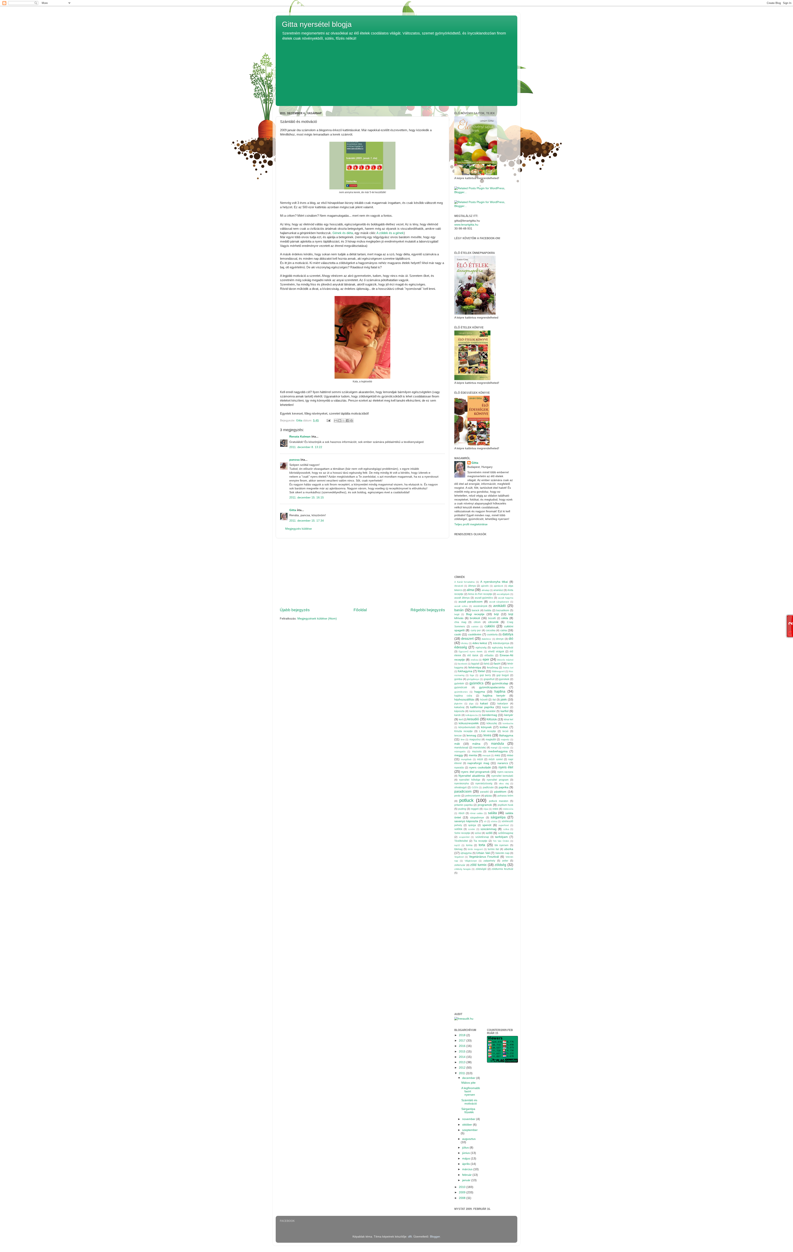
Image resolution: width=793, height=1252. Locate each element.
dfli (410, 1236)
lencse (458, 735)
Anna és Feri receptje (480, 594)
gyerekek (504, 679)
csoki (457, 634)
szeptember (470, 1130)
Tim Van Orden (501, 841)
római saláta (476, 813)
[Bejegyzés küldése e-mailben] (328, 420)
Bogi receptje (475, 614)
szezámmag (488, 829)
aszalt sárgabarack (499, 601)
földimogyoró (498, 671)
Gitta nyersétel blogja (317, 24)
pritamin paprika (463, 805)
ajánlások (498, 586)
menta (473, 755)
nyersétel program (497, 779)
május (466, 1158)
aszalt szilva (461, 606)
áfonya (472, 585)
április (466, 1163)
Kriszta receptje (463, 731)
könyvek (486, 727)
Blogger (435, 1236)
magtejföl (491, 739)
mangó (494, 747)
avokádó (499, 606)
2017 (462, 1040)
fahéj (486, 663)
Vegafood (459, 857)
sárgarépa (498, 817)
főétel (481, 671)
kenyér (508, 715)
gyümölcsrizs (461, 692)
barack (475, 610)
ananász (498, 590)
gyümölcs (476, 683)
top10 (457, 845)
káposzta (459, 711)
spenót (486, 825)
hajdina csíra (463, 695)
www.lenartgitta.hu (466, 224)
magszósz (475, 739)
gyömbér (459, 683)
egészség (481, 647)
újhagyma (466, 853)
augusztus (469, 1138)
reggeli (475, 808)
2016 (462, 1045)
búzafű (492, 618)
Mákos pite (468, 1082)
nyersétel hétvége (469, 779)
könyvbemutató (467, 727)
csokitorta (492, 634)
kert (461, 719)
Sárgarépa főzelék (468, 1110)
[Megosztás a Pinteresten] (351, 421)
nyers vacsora (505, 771)
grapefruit (489, 679)
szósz (478, 833)
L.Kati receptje (487, 731)
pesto (457, 795)
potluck (466, 800)
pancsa (294, 459)
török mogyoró (475, 849)
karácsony (475, 711)
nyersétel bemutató (502, 775)
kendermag (489, 715)
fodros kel (508, 667)
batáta (487, 610)
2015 (462, 1051)
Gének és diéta (342, 233)
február (467, 1174)
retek (495, 808)
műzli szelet (495, 759)
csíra (503, 630)
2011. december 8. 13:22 (305, 447)
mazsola (477, 751)
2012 (462, 1067)
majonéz (505, 739)
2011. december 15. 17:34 (306, 520)
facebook (462, 663)
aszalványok (480, 606)
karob (457, 715)
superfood (504, 825)
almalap (485, 590)
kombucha (508, 723)
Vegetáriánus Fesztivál (484, 856)
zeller (505, 860)
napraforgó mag (478, 763)
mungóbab (466, 759)
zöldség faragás (462, 869)
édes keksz (479, 643)
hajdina (499, 691)
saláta (492, 813)
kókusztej (492, 723)
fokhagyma (465, 671)
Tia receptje (480, 840)
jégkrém (458, 703)
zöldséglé (481, 869)
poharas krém (505, 795)
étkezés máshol (505, 660)
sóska (494, 821)
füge (472, 675)
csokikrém (474, 634)
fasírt (497, 663)
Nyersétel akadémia (471, 775)
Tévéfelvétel (461, 840)
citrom (477, 622)
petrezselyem (472, 795)
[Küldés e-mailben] (336, 421)
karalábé (491, 711)
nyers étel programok (475, 771)
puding (462, 808)
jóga (471, 703)
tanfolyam (501, 836)
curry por (476, 630)
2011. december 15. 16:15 (306, 497)
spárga (472, 825)
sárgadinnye (477, 817)
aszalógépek (503, 594)
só (485, 821)
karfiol (504, 711)
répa (485, 809)
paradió (484, 791)
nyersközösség (483, 783)
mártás (505, 747)
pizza (488, 795)
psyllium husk (505, 805)
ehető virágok (496, 651)
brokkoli (475, 618)
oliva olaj (504, 783)
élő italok (472, 655)
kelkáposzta (471, 715)
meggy (458, 755)
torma (469, 845)
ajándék (485, 586)
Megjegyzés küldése (298, 528)
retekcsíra (508, 809)
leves (487, 735)
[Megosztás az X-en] (344, 421)
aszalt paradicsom (470, 601)
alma (470, 590)
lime (463, 739)
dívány (464, 643)
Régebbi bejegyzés (428, 610)
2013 (462, 1062)
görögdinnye (473, 679)
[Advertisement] (396, 72)
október (467, 1124)
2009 (462, 1192)
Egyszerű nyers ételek (471, 651)
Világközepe (471, 861)
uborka (508, 849)
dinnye (500, 638)
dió (511, 638)
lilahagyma (506, 735)
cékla (504, 618)
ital (494, 699)
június (466, 1153)
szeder (471, 829)
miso (510, 755)
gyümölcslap (500, 683)
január (466, 1180)
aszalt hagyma (505, 598)
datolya (507, 634)
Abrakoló (458, 586)
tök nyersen (502, 845)
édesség (460, 647)
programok (485, 804)
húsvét (484, 699)
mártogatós (460, 751)
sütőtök (458, 829)
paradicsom (462, 791)
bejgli (456, 614)
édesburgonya (501, 643)
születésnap (482, 837)
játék (504, 699)
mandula (497, 743)
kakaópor (502, 703)
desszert (467, 638)
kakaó (484, 703)
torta (482, 845)
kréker (504, 727)
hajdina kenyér (494, 695)
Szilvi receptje (462, 833)
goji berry (485, 675)
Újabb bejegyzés (295, 610)
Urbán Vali (483, 853)
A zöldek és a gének (390, 233)
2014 (462, 1056)
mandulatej (479, 747)
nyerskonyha (461, 783)
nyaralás (459, 767)
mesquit (486, 755)
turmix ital (493, 849)
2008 (462, 1198)
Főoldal (360, 610)
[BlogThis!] (340, 421)
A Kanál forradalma (464, 582)
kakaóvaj (459, 707)
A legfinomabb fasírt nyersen (470, 1091)
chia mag (460, 622)
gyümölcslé (460, 687)
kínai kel (508, 719)
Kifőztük (492, 719)
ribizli (461, 813)
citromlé (493, 622)
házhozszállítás (464, 699)
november (469, 1119)
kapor (505, 707)
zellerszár (459, 865)
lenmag (471, 735)
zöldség (500, 865)
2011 (462, 1073)
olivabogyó (460, 787)
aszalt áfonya (462, 597)
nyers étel (506, 767)
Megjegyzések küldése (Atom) (317, 618)
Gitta (292, 510)
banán (459, 610)
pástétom (500, 791)
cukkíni (489, 626)
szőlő (489, 833)
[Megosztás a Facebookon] (347, 421)
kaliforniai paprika (482, 707)
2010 (462, 1187)
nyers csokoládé (480, 767)
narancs (502, 763)
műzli (480, 759)
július (466, 1147)
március (467, 1169)
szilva (506, 829)
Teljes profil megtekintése (471, 524)
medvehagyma (498, 751)
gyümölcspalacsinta (492, 687)
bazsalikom (502, 610)
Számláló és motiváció (469, 1102)
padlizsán (488, 787)
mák (457, 743)
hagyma (479, 691)
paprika (503, 787)
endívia (474, 660)
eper (486, 659)
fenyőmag (492, 667)
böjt (496, 614)
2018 (462, 1035)
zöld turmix (478, 865)
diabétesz (486, 639)
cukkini (474, 626)
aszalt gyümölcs (484, 597)
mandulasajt (461, 747)
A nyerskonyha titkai (494, 581)
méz (497, 755)
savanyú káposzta (466, 821)
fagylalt (475, 663)
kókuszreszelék (469, 723)
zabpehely (489, 860)
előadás (489, 655)
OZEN (475, 787)
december (469, 1078)
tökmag (458, 849)
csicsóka (490, 630)
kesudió (473, 719)
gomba (458, 679)
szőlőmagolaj (505, 833)
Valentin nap (502, 853)
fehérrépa (474, 667)
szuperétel (464, 837)
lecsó (505, 731)
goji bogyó (502, 675)
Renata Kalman (300, 436)
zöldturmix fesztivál (502, 869)
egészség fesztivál (502, 647)
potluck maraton (498, 801)
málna (476, 743)
